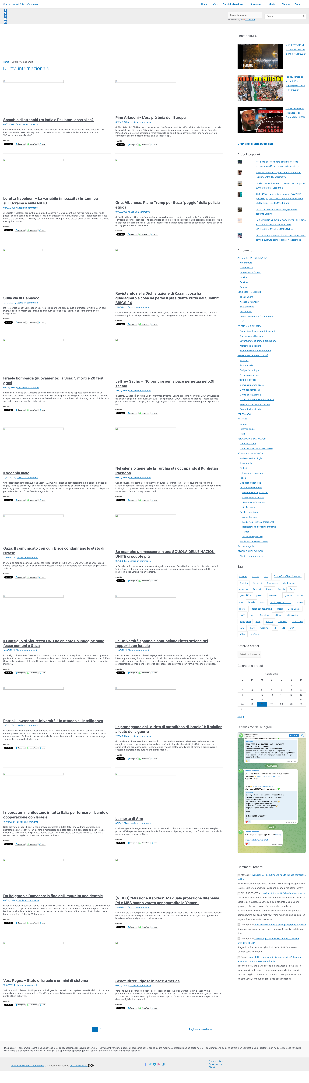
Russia (269, 621)
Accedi (212, 1067)
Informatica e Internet (251, 487)
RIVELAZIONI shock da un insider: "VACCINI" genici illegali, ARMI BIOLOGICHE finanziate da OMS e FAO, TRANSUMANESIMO (279, 198)
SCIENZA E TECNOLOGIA (250, 453)
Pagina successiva (200, 1029)
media (280, 609)
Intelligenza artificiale (253, 497)
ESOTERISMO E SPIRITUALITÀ (253, 355)
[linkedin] (5, 22)
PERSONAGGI (244, 414)
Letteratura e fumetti (250, 272)
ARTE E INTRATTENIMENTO (252, 257)
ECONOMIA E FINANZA (250, 326)
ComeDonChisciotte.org (288, 576)
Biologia (244, 468)
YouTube (255, 634)
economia (243, 589)
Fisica (243, 478)
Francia (281, 589)
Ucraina (264, 628)
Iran (241, 602)
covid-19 (257, 583)
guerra (288, 595)
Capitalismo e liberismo (251, 336)
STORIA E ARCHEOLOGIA (250, 551)
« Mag (241, 716)
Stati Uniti (297, 621)
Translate (250, 19)
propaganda (245, 621)
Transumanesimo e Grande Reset (257, 316)
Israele (251, 602)
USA (292, 628)
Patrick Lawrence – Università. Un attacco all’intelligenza (53, 721)
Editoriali (257, 589)
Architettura (246, 262)
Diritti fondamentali (250, 390)
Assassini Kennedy (249, 302)
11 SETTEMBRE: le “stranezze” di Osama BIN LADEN (295, 112)
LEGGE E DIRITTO (247, 380)
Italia (242, 433)
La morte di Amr (129, 818)
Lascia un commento (28, 124)
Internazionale (247, 429)
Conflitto (243, 583)
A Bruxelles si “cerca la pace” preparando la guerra (280, 924)
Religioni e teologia (249, 370)
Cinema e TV (246, 267)
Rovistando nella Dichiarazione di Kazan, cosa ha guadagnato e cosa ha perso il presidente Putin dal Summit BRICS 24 (167, 298)
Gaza (292, 589)
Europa (269, 589)
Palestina (264, 615)
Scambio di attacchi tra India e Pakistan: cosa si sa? (48, 120)
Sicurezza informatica (253, 502)
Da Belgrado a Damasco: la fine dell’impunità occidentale (53, 896)
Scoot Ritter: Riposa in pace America (147, 981)
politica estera (292, 615)
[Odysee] (158, 1064)
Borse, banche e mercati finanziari (257, 331)
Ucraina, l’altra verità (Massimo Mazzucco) (283, 893)
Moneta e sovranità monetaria (255, 350)
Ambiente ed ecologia (251, 458)
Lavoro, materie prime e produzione (258, 341)
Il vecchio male (16, 473)
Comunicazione (248, 443)
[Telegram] (154, 1064)
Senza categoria (246, 546)
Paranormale (246, 365)
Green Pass (274, 595)
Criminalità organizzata (252, 385)
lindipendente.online (261, 608)
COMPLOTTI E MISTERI (249, 292)
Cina (266, 576)
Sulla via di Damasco (21, 298)
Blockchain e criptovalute (255, 492)
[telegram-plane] (5, 16)
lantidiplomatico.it (280, 602)
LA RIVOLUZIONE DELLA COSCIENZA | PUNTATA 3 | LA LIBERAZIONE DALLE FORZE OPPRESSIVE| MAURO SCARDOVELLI (281, 224)
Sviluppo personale (249, 375)
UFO (242, 321)
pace (253, 615)
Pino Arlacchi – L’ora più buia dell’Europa (150, 117)
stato (242, 628)
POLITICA (242, 419)
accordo (243, 576)
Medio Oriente (294, 609)
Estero (243, 424)
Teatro (243, 287)
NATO (243, 615)
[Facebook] (145, 1064)
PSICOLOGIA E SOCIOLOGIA (252, 438)
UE (275, 628)
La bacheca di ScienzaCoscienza (27, 1065)
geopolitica (245, 595)
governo (260, 595)
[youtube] (5, 19)
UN (283, 628)
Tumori (245, 531)
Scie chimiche (247, 306)
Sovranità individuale (250, 409)
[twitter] (5, 13)
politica (277, 615)
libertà (242, 609)
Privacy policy (216, 1061)
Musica (243, 277)
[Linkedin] (163, 1064)
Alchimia (244, 360)
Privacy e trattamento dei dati (255, 404)
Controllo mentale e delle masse (256, 448)
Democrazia (272, 583)
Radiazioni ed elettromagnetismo (259, 526)
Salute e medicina (249, 512)
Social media (248, 507)
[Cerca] (304, 16)
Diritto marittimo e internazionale (257, 399)
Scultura (244, 282)
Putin (258, 621)
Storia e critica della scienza (254, 541)
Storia (252, 628)
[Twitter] (150, 1064)
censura (255, 576)
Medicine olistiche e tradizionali (258, 522)
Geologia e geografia (250, 483)
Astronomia (246, 463)
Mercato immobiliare (250, 346)
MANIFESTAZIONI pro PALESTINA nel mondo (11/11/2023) (296, 49)
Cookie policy (215, 1064)
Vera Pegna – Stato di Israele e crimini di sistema (45, 980)
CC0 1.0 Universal (79, 1065)
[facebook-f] (5, 10)
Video (243, 634)
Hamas (300, 595)
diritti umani (289, 583)
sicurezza (282, 621)
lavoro (300, 602)
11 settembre (246, 297)
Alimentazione (249, 517)
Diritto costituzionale (250, 394)
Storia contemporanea (251, 556)
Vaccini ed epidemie (252, 536)
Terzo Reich (246, 311)
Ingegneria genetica (252, 473)
